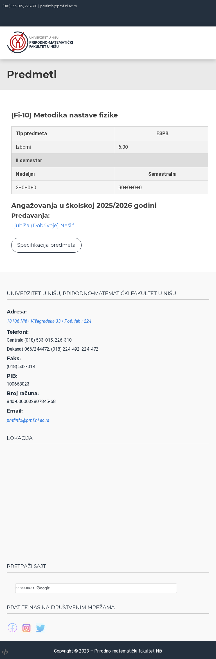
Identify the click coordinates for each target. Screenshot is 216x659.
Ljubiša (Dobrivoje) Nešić (42, 225)
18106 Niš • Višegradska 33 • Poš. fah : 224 (49, 321)
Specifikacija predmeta (46, 245)
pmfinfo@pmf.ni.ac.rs (58, 6)
